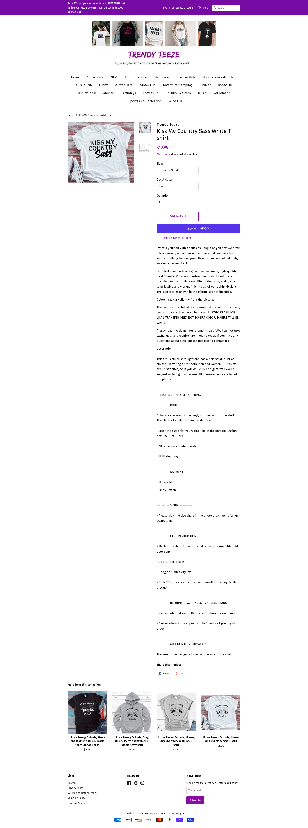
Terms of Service (77, 803)
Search (72, 783)
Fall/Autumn (83, 85)
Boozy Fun (225, 85)
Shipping (162, 154)
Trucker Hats (186, 77)
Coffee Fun (150, 93)
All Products (119, 77)
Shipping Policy (76, 798)
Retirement (221, 93)
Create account (184, 7)
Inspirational (86, 93)
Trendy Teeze (152, 813)
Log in (166, 7)
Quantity (162, 195)
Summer (205, 85)
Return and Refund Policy (82, 793)
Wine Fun (175, 101)
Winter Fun (147, 85)
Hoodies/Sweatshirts (218, 77)
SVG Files (141, 77)
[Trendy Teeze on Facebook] (129, 783)
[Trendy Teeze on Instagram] (142, 783)
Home (75, 77)
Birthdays (129, 93)
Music (202, 93)
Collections (95, 77)
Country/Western (178, 93)
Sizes (160, 163)
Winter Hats (123, 85)
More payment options (177, 237)
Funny (103, 85)
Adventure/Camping (177, 85)
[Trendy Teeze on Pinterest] (136, 783)
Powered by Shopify (172, 813)
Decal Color (165, 179)
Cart (205, 7)
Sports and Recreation (145, 101)
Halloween (162, 77)
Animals (109, 93)
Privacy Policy (75, 788)
